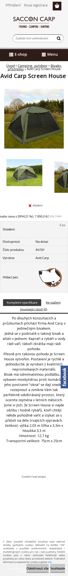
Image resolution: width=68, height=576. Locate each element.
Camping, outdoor (33, 65)
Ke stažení (53, 302)
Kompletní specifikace (22, 302)
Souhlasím (57, 568)
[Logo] (34, 22)
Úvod (10, 65)
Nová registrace (36, 5)
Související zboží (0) (33, 309)
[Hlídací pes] (50, 277)
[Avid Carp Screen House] (34, 86)
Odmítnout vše (37, 568)
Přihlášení (13, 5)
